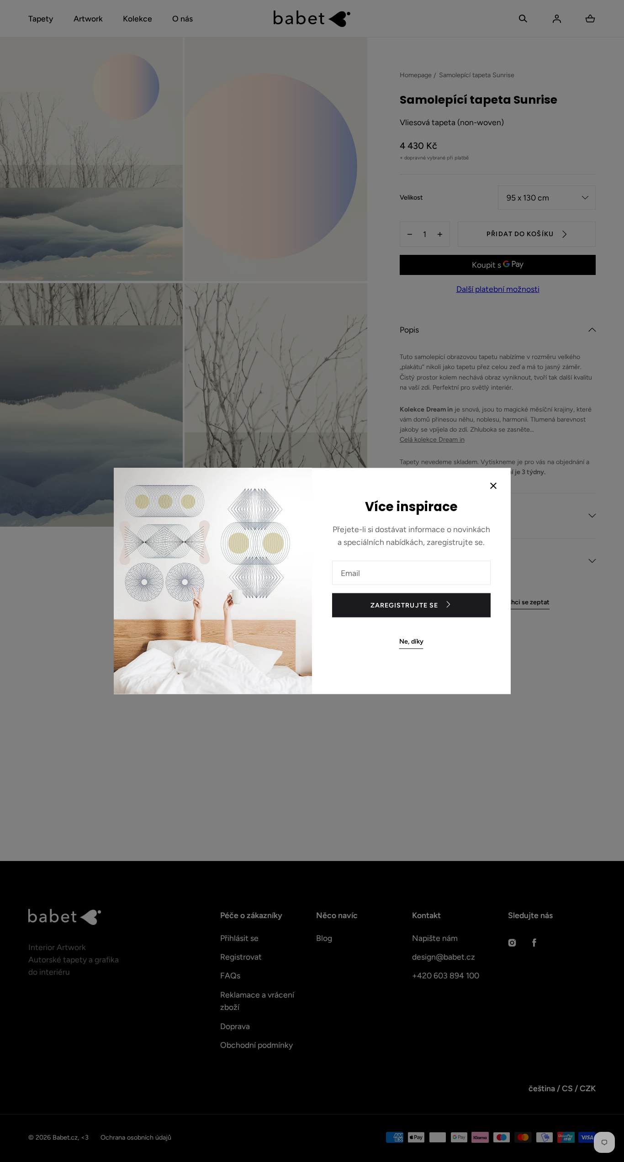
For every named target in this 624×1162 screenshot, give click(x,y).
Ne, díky (411, 641)
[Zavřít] (493, 486)
